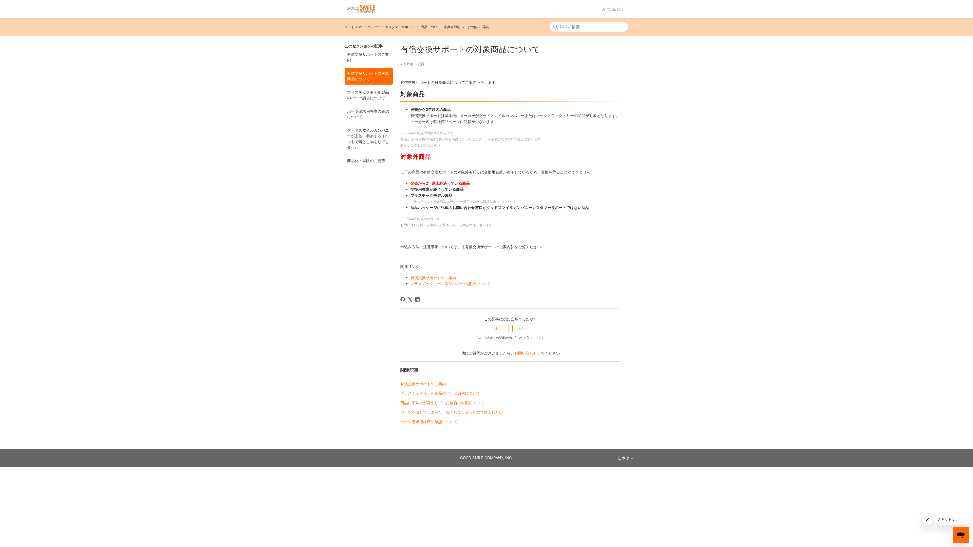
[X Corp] (410, 299)
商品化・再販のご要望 (366, 160)
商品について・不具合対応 (440, 27)
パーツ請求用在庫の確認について (368, 114)
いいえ (523, 328)
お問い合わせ (612, 9)
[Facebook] (402, 299)
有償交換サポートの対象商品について (368, 76)
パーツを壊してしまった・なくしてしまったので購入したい (451, 412)
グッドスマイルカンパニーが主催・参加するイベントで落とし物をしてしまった (368, 139)
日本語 (624, 458)
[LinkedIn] (417, 299)
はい (497, 328)
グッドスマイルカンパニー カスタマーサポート (380, 27)
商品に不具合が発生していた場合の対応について (442, 402)
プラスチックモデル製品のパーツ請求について (368, 95)
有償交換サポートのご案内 (368, 57)
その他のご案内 (478, 27)
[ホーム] (361, 9)
